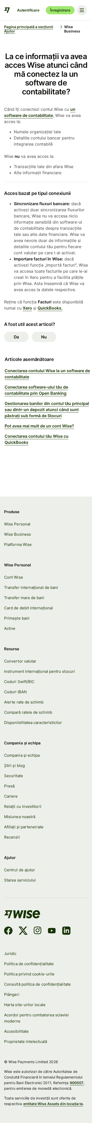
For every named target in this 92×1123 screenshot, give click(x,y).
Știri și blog (14, 765)
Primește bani (16, 618)
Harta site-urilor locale (24, 1005)
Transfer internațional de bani (31, 587)
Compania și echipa (22, 755)
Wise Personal (17, 524)
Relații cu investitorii (22, 806)
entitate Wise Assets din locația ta (53, 1104)
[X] (23, 931)
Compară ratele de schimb (28, 712)
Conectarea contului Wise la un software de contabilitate (47, 373)
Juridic (10, 953)
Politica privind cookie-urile (29, 974)
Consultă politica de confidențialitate (37, 984)
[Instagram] (37, 931)
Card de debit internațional (28, 608)
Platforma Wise (18, 544)
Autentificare (28, 10)
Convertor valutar (20, 661)
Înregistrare (60, 10)
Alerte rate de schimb (24, 702)
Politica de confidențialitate (29, 964)
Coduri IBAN (15, 692)
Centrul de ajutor (19, 870)
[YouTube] (52, 931)
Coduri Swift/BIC (19, 681)
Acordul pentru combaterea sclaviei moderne (36, 1018)
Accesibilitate (16, 1031)
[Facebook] (8, 931)
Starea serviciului (20, 880)
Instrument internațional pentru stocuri (39, 671)
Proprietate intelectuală (25, 1041)
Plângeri (11, 994)
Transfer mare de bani (24, 598)
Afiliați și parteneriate (23, 827)
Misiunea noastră (19, 816)
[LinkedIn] (66, 931)
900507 (77, 1083)
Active (9, 628)
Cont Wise (13, 577)
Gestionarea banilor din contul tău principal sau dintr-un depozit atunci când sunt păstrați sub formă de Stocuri (47, 409)
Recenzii (12, 837)
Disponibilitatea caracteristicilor (33, 722)
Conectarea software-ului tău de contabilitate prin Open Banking (36, 390)
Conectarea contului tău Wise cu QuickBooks (36, 439)
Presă (9, 786)
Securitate (13, 776)
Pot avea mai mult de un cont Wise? (39, 425)
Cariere (11, 796)
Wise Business (17, 534)
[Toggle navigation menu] (82, 10)
